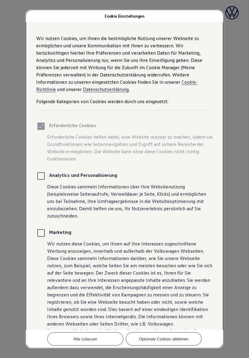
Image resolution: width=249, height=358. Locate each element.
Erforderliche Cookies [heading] (72, 125)
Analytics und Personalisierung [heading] (83, 175)
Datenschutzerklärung (106, 89)
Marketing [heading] (60, 232)
